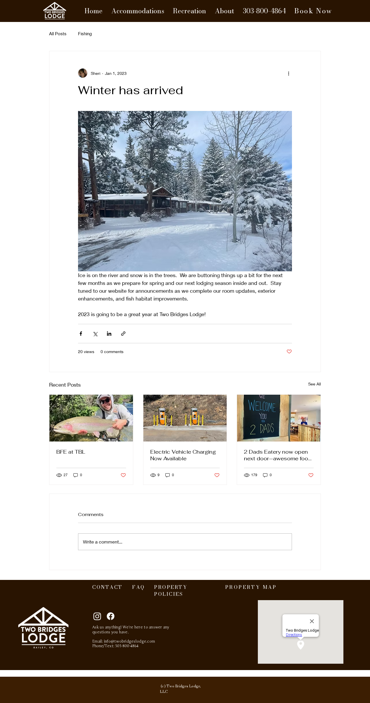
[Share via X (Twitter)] (95, 333)
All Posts (57, 33)
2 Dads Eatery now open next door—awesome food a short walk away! (278, 455)
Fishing (85, 33)
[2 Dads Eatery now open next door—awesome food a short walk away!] (279, 418)
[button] (138, 11)
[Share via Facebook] (81, 333)
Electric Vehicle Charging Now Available (183, 455)
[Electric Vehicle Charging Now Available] (185, 418)
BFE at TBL (70, 451)
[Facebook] (111, 616)
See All (314, 383)
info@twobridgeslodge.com (129, 641)
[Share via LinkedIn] (109, 333)
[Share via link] (123, 333)
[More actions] (288, 73)
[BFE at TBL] (91, 418)
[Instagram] (97, 616)
